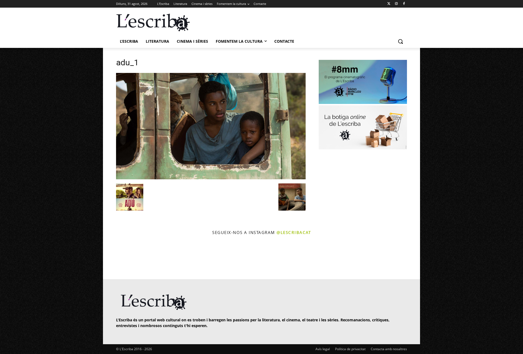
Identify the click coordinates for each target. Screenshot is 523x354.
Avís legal (322, 349)
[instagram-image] (121, 257)
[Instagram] (396, 4)
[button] (400, 41)
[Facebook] (404, 4)
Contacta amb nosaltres (389, 349)
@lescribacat (293, 232)
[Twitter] (389, 4)
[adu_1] (211, 178)
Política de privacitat (350, 349)
